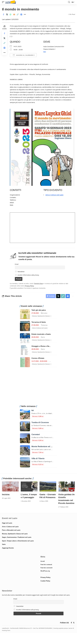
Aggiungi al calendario (25, 55)
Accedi (43, 561)
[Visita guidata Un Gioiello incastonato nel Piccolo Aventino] (66, 486)
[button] (3, 2)
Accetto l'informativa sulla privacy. (28, 275)
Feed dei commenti (46, 567)
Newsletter (21, 272)
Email (16, 264)
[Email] (14, 14)
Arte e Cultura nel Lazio (54, 195)
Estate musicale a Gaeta (41, 334)
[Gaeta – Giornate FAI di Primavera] (48, 486)
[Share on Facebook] (3, 14)
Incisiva (5, 494)
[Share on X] (7, 14)
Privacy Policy (29, 286)
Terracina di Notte (38, 322)
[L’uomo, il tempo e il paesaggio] (29, 486)
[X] (73, 622)
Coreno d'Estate (37, 358)
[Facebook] (71, 622)
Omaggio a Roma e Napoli (41, 346)
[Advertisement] (38, 387)
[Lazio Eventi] (10, 2)
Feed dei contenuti (46, 564)
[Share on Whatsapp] (10, 14)
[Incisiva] (10, 486)
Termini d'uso (38, 283)
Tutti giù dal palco (38, 310)
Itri (44, 52)
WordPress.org (45, 571)
